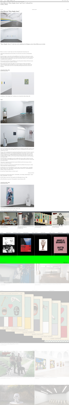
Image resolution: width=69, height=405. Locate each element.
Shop (14, 0)
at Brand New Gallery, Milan (5, 182)
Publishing (8, 0)
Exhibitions (11, 0)
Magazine (5, 0)
